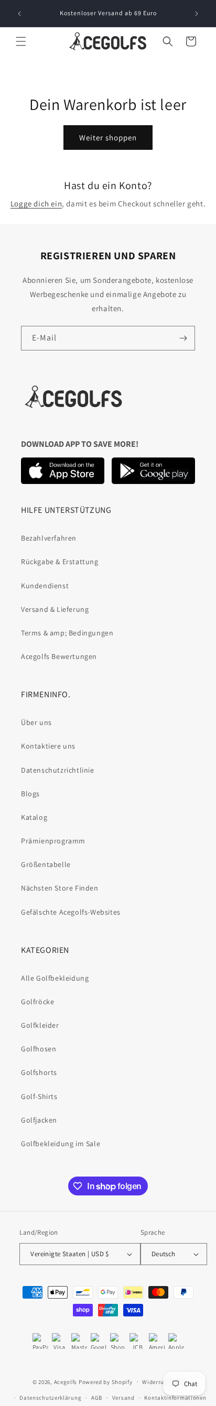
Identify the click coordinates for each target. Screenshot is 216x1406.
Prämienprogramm (53, 840)
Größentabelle (46, 864)
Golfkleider (40, 1025)
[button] (21, 41)
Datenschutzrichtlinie (57, 770)
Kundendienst (45, 585)
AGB (96, 1397)
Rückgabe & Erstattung (60, 561)
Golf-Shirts (39, 1096)
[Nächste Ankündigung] (196, 13)
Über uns (36, 722)
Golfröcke (37, 1001)
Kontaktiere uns (48, 746)
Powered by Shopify (106, 1381)
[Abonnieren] (183, 338)
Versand (123, 1397)
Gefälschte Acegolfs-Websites (71, 912)
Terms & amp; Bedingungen (67, 633)
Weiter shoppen (108, 137)
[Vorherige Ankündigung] (19, 13)
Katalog (34, 817)
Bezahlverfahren (49, 538)
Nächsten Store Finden (60, 888)
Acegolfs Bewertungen (59, 656)
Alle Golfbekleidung (55, 978)
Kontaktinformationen (175, 1397)
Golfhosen (38, 1048)
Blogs (30, 793)
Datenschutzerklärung (50, 1397)
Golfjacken (39, 1120)
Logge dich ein (36, 203)
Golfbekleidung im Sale (60, 1143)
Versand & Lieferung (55, 609)
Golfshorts (39, 1072)
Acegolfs (66, 1381)
